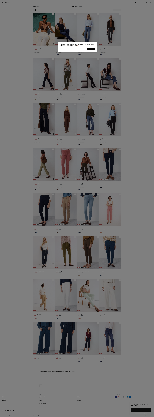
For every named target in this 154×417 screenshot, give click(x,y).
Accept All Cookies (91, 48)
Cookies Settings (64, 48)
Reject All (82, 48)
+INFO (78, 45)
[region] (77, 47)
